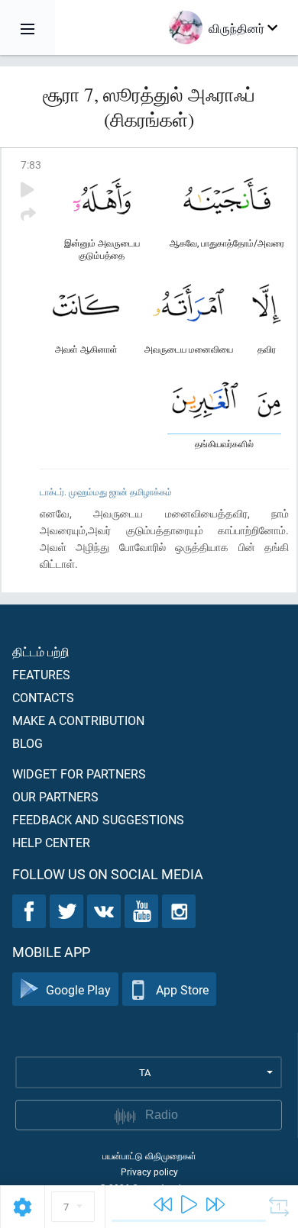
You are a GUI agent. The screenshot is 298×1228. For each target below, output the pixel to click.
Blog (27, 743)
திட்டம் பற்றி (41, 651)
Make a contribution (78, 720)
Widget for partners (79, 773)
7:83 (31, 164)
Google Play (78, 989)
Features (41, 674)
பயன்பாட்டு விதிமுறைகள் (149, 1155)
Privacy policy (149, 1171)
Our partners (55, 796)
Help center (51, 842)
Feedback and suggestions (98, 819)
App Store (182, 989)
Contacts (43, 697)
